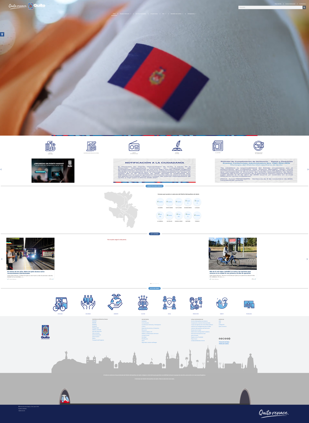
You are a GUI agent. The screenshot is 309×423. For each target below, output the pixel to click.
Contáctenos (302, 3)
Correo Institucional (290, 3)
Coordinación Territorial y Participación (151, 324)
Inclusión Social (145, 335)
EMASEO (94, 321)
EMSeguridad (95, 327)
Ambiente (144, 321)
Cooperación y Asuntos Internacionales (200, 322)
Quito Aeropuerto (96, 334)
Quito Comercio (223, 326)
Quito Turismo (95, 336)
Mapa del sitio (278, 3)
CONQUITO (221, 324)
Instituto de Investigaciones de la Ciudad (201, 326)
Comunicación (145, 322)
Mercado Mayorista (97, 331)
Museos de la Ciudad (196, 330)
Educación (144, 330)
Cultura (143, 326)
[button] (2, 34)
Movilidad (144, 337)
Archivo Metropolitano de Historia (199, 321)
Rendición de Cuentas (176, 13)
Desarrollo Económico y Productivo (150, 328)
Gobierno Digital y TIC (147, 331)
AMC (220, 321)
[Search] (304, 7)
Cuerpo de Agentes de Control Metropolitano (202, 324)
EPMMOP (94, 326)
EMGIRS (94, 322)
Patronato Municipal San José (198, 333)
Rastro (94, 338)
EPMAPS (94, 324)
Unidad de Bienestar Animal (198, 340)
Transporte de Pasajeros (98, 340)
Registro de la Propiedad (197, 337)
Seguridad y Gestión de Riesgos (149, 342)
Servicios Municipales (141, 13)
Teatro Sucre (194, 338)
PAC (163, 13)
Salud (143, 340)
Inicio (114, 13)
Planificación (145, 338)
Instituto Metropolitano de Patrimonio (200, 328)
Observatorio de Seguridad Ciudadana (200, 331)
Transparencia (191, 13)
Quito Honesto (194, 335)
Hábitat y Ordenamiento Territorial (150, 333)
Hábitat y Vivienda (96, 329)
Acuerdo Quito (154, 13)
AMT (220, 322)
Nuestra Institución (124, 13)
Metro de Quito (96, 333)
